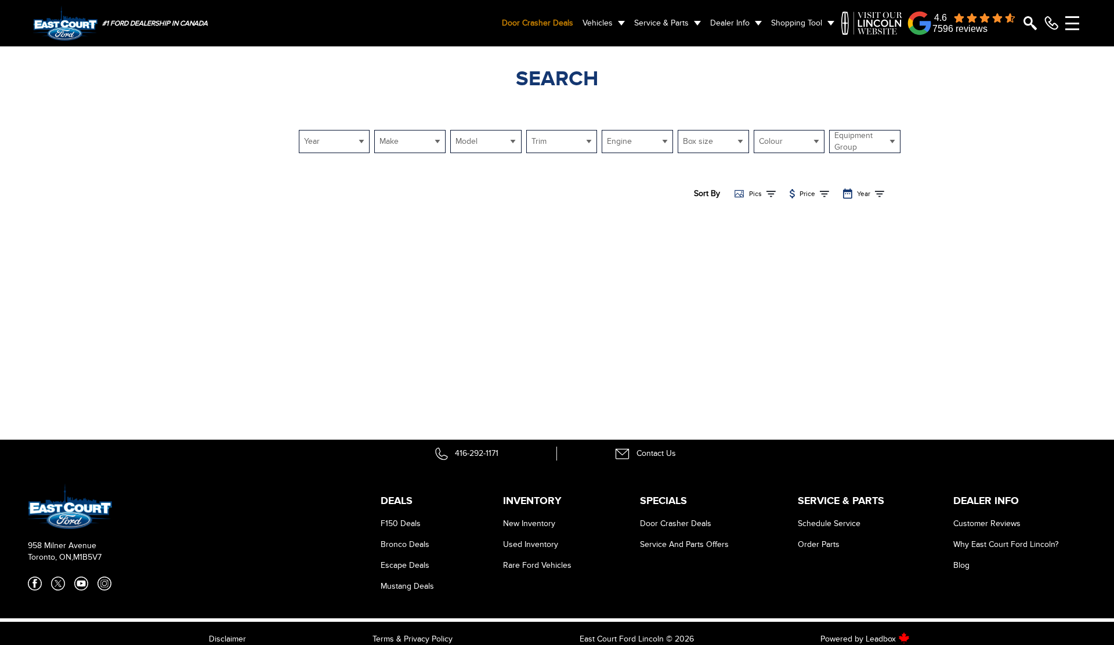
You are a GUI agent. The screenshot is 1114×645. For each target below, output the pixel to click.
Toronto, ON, (50, 557)
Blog (961, 565)
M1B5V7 (87, 557)
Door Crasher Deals (537, 23)
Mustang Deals (407, 586)
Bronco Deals (405, 544)
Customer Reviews (987, 523)
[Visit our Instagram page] (104, 583)
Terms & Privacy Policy (412, 639)
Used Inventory (530, 544)
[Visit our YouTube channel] (81, 583)
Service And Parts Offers (684, 544)
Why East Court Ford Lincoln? (1005, 544)
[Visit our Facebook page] (35, 583)
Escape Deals (405, 565)
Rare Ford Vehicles (537, 565)
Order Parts (819, 544)
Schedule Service (829, 523)
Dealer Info (730, 23)
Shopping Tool (796, 23)
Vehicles (598, 23)
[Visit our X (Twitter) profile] (58, 583)
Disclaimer (227, 639)
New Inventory (529, 523)
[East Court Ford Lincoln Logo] (65, 23)
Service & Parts (661, 23)
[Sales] (1051, 23)
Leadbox (882, 639)
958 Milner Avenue (62, 545)
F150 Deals (401, 523)
